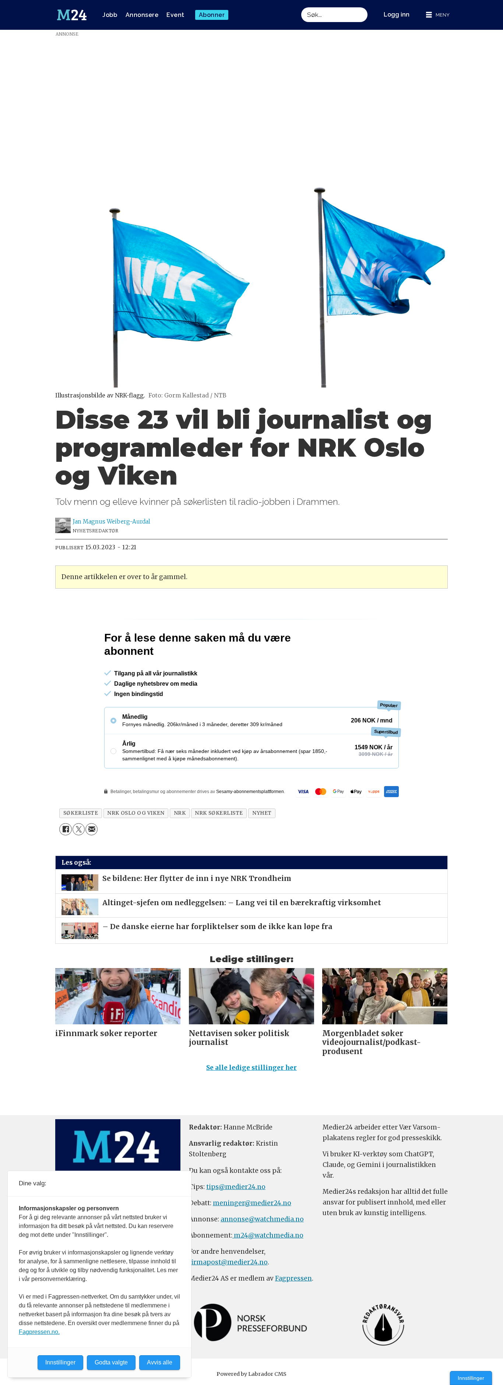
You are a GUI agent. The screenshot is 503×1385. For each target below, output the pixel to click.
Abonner (212, 14)
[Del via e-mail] (91, 829)
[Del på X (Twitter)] (79, 829)
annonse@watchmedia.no (262, 1219)
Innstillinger (471, 1378)
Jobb (109, 14)
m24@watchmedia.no (267, 1235)
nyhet (262, 813)
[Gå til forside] (72, 15)
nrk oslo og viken (135, 813)
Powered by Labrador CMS (251, 1374)
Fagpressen (293, 1278)
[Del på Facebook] (65, 829)
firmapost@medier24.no (228, 1262)
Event (175, 14)
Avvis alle (159, 1362)
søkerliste (80, 813)
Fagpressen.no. (39, 1332)
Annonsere (142, 14)
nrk (180, 813)
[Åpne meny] (438, 15)
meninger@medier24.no (252, 1203)
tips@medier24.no (235, 1187)
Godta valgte (111, 1362)
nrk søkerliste (219, 813)
